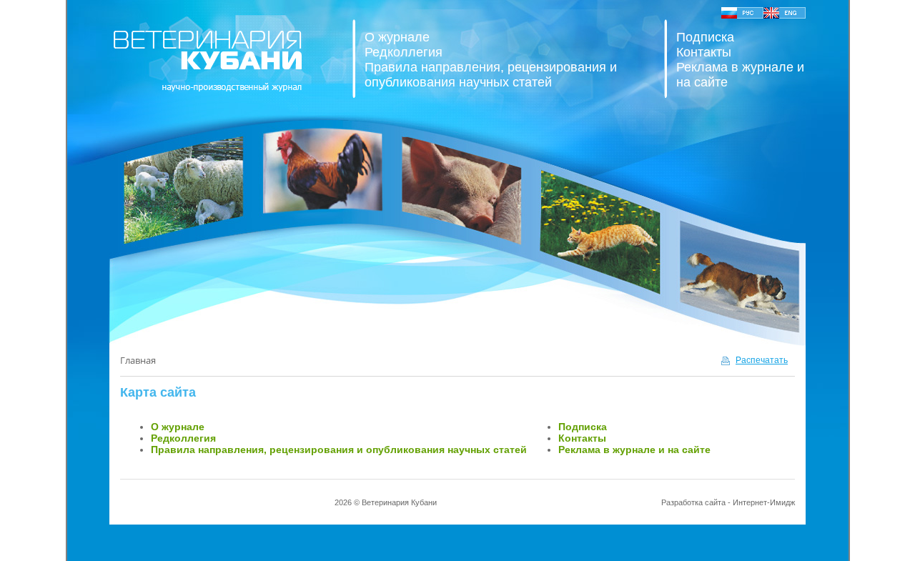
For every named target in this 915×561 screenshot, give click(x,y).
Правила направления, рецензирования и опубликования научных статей (491, 74)
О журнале (397, 37)
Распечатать (762, 360)
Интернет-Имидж (764, 502)
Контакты (703, 52)
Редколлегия (403, 52)
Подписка (705, 37)
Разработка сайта (693, 502)
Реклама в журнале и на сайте (634, 449)
